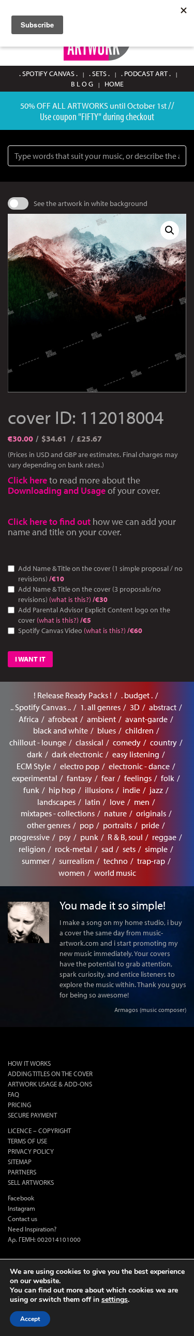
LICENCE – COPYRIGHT (39, 1130)
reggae (164, 837)
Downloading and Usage (57, 490)
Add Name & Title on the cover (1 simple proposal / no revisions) (100, 573)
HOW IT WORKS (29, 1063)
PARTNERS (22, 1172)
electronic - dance (139, 766)
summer (36, 861)
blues (106, 730)
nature (115, 813)
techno (115, 861)
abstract (162, 707)
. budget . (137, 695)
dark (34, 754)
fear (108, 778)
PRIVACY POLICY (31, 1151)
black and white (60, 730)
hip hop (62, 790)
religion (32, 849)
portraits (117, 825)
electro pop (79, 766)
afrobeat (63, 719)
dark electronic (77, 754)
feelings (138, 778)
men (142, 802)
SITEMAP (20, 1161)
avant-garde (146, 719)
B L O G (82, 84)
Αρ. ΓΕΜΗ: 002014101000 (44, 1239)
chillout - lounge (37, 742)
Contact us (22, 1218)
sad (107, 849)
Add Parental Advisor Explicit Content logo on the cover (94, 615)
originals (151, 813)
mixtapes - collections (58, 813)
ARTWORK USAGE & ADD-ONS (50, 1084)
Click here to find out (50, 521)
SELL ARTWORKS (31, 1182)
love (117, 802)
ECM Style (34, 766)
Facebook (21, 1198)
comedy (127, 742)
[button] (169, 230)
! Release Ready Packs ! (73, 695)
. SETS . (99, 73)
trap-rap (151, 861)
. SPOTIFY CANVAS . (48, 73)
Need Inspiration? (32, 1229)
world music (115, 873)
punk (89, 837)
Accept (30, 1319)
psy (65, 837)
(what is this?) (70, 599)
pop (87, 825)
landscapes (56, 802)
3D (135, 707)
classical (89, 742)
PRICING (19, 1104)
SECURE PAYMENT (32, 1115)
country (163, 742)
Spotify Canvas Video (80, 630)
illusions (99, 790)
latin (92, 802)
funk (31, 790)
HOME (114, 84)
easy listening (135, 754)
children (139, 730)
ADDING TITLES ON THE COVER (50, 1073)
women (71, 873)
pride (150, 825)
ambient (101, 719)
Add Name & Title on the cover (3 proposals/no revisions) (89, 594)
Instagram (21, 1208)
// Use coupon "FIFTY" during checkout (107, 110)
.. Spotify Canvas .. (40, 707)
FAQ (13, 1094)
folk (167, 778)
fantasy (79, 778)
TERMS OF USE (27, 1141)
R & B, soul (125, 837)
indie (131, 790)
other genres (48, 825)
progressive (30, 837)
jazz (156, 790)
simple (156, 849)
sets (129, 849)
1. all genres (100, 707)
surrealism (76, 861)
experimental (34, 778)
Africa (29, 719)
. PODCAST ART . (146, 73)
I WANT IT (30, 659)
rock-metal (73, 849)
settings (114, 1299)
